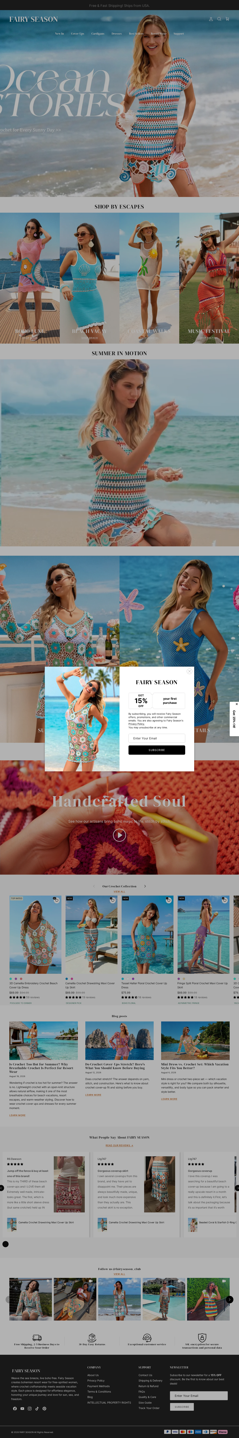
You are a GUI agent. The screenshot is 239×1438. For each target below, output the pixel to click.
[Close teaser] (237, 704)
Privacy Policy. (136, 723)
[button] (234, 719)
